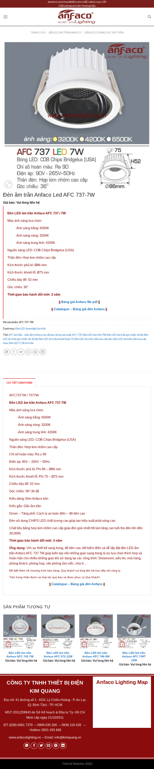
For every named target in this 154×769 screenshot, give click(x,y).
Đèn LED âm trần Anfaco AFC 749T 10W (134, 656)
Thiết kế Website (73, 763)
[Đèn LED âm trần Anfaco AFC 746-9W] (96, 631)
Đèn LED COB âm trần (21, 343)
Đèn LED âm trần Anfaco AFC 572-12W (58, 654)
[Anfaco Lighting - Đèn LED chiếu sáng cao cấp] (76, 16)
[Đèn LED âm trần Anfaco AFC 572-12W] (58, 631)
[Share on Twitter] (21, 352)
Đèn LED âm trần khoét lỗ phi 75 (56, 339)
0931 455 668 (51, 730)
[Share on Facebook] (14, 352)
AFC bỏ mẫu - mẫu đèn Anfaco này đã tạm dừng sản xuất (40, 334)
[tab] (19, 382)
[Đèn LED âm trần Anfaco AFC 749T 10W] (134, 631)
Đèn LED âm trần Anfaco (65, 32)
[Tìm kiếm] (149, 17)
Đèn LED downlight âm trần (104, 32)
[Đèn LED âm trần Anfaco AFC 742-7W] (20, 631)
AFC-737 (77, 334)
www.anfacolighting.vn (25, 737)
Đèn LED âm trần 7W (94, 334)
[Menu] (5, 17)
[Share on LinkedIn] (43, 352)
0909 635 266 (47, 725)
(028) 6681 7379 (21, 725)
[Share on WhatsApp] (6, 352)
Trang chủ (37, 32)
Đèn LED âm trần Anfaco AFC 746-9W (95, 654)
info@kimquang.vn (68, 737)
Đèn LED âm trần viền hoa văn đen (93, 339)
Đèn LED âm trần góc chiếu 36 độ (125, 334)
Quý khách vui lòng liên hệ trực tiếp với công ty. (91, 570)
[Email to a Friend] (28, 352)
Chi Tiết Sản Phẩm (19, 382)
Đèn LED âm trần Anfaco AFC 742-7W (19, 654)
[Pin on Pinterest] (35, 352)
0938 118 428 (71, 725)
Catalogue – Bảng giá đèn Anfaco (79, 309)
